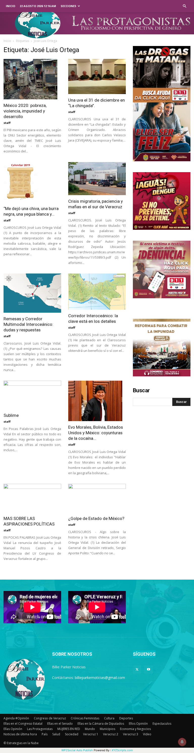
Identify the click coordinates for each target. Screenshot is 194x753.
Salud (56, 734)
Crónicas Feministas (85, 718)
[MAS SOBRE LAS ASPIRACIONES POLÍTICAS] (32, 498)
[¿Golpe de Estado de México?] (97, 498)
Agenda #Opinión (16, 718)
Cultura (109, 718)
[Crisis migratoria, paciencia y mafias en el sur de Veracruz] (97, 178)
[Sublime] (32, 395)
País (44, 734)
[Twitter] (137, 670)
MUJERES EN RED (68, 729)
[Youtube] (148, 670)
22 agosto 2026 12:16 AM (38, 6)
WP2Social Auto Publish (77, 750)
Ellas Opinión (13, 729)
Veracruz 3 (130, 734)
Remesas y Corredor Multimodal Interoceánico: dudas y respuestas (28, 324)
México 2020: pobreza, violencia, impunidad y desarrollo (25, 111)
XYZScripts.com (122, 750)
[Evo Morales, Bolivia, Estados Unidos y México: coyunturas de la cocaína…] (97, 401)
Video (147, 734)
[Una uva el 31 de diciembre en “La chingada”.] (97, 76)
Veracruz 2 (110, 734)
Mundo (90, 729)
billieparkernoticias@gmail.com (100, 677)
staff (7, 123)
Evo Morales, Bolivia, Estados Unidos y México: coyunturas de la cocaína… (95, 433)
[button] (184, 6)
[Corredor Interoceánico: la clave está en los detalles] (97, 291)
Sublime (11, 415)
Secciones (68, 6)
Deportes (126, 718)
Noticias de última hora (20, 734)
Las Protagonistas (40, 729)
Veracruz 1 (90, 734)
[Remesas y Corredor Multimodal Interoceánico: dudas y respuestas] (32, 293)
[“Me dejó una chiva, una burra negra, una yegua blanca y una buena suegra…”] (32, 182)
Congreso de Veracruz (50, 718)
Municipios (107, 729)
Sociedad (71, 734)
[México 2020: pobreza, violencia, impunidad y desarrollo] (32, 79)
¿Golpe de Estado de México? (96, 518)
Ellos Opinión (138, 723)
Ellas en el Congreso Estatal (23, 723)
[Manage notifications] (182, 742)
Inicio (10, 6)
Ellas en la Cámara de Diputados (101, 723)
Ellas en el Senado (60, 723)
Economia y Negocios (135, 729)
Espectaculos (162, 723)
